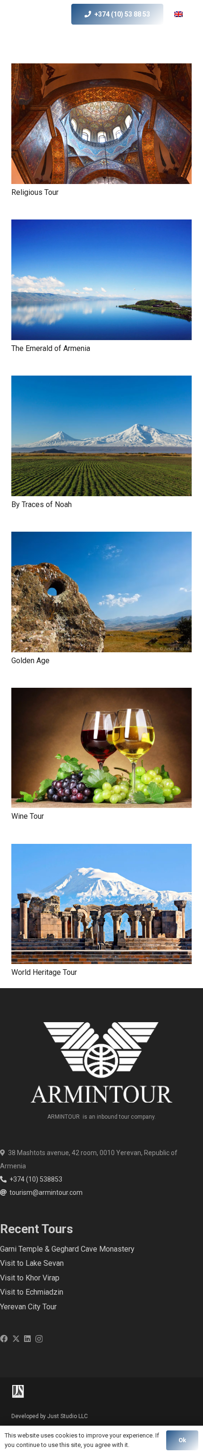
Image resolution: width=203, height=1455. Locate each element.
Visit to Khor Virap (29, 1277)
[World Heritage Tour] (101, 904)
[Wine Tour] (101, 748)
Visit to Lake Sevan (32, 1263)
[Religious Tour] (101, 123)
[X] (16, 1338)
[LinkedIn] (27, 1338)
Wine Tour (27, 816)
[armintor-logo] (28, 14)
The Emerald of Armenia (50, 348)
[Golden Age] (101, 592)
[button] (185, 14)
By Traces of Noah (41, 504)
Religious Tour (35, 192)
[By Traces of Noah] (101, 436)
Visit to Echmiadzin (31, 1292)
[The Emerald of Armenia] (101, 279)
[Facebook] (4, 1338)
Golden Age (30, 660)
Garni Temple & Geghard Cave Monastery (67, 1249)
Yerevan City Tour (28, 1306)
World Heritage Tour (44, 972)
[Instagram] (38, 1339)
